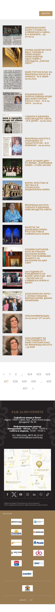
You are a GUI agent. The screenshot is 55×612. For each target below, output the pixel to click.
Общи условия (10, 503)
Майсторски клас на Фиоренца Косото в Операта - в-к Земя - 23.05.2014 (38, 75)
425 (38, 374)
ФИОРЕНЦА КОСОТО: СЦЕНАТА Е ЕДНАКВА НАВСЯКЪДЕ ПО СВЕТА (38, 207)
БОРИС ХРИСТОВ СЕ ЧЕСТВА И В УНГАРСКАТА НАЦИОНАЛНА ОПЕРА (37, 186)
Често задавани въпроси (14, 505)
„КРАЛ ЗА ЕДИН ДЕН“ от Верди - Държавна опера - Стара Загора (38, 162)
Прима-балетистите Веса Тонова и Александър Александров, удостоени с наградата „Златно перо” (38, 56)
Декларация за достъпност (36, 505)
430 (33, 381)
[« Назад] (4, 374)
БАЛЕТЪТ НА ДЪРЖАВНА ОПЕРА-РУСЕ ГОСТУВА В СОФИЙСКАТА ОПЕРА (37, 230)
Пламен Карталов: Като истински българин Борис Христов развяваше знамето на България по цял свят (38, 256)
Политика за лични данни (28, 503)
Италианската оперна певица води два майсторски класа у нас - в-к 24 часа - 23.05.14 (38, 98)
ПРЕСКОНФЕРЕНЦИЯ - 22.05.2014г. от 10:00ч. (37, 317)
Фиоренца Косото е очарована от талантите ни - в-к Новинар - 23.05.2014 (37, 141)
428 (15, 381)
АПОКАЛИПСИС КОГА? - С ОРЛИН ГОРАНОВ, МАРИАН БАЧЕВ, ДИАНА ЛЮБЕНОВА (38, 297)
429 (24, 381)
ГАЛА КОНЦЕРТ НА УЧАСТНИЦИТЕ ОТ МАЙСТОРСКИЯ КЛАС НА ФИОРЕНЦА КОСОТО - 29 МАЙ (38, 342)
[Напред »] (33, 388)
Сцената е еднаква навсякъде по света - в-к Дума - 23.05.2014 (38, 118)
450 (48, 381)
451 (25, 388)
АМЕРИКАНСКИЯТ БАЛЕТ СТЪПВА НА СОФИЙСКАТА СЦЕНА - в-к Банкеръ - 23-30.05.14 (38, 32)
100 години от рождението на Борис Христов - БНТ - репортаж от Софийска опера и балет (38, 277)
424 (29, 374)
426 (48, 374)
